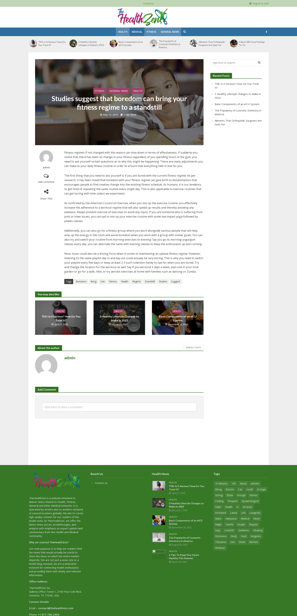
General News (170, 31)
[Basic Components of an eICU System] (113, 43)
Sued (243, 536)
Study (234, 536)
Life (243, 512)
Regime (136, 281)
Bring (93, 281)
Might (218, 524)
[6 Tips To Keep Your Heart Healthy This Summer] (158, 554)
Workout (220, 547)
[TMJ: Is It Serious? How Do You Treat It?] (33, 43)
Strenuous (221, 536)
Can (103, 281)
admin (46, 167)
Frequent (233, 501)
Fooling (219, 501)
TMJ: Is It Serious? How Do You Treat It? (51, 43)
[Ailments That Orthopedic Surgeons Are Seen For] (194, 43)
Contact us (148, 3)
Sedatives (243, 530)
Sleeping (257, 530)
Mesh (257, 518)
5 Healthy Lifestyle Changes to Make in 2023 (91, 43)
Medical (137, 31)
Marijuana (231, 518)
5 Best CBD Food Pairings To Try (252, 43)
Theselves (220, 542)
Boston (230, 489)
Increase (247, 507)
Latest (233, 512)
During (219, 495)
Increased (220, 512)
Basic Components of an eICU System (131, 43)
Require (253, 524)
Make (218, 518)
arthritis (255, 483)
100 (234, 483)
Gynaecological (250, 501)
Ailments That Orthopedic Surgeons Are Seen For (212, 43)
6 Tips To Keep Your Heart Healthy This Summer (184, 556)
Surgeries (256, 536)
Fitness (151, 31)
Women (253, 542)
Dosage (261, 489)
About (243, 483)
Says (217, 530)
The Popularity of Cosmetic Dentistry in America (169, 44)
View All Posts (193, 347)
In (237, 507)
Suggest (175, 281)
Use (232, 542)
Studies (163, 281)
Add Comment (46, 181)
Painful (229, 524)
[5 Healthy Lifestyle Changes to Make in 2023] (73, 43)
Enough (241, 495)
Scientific (229, 530)
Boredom (81, 281)
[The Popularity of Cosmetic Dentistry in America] (153, 43)
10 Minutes (221, 483)
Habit (218, 507)
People (241, 524)
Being (218, 489)
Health (122, 31)
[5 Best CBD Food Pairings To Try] (234, 43)
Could (249, 489)
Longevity (255, 512)
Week (242, 542)
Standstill (150, 281)
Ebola (230, 495)
